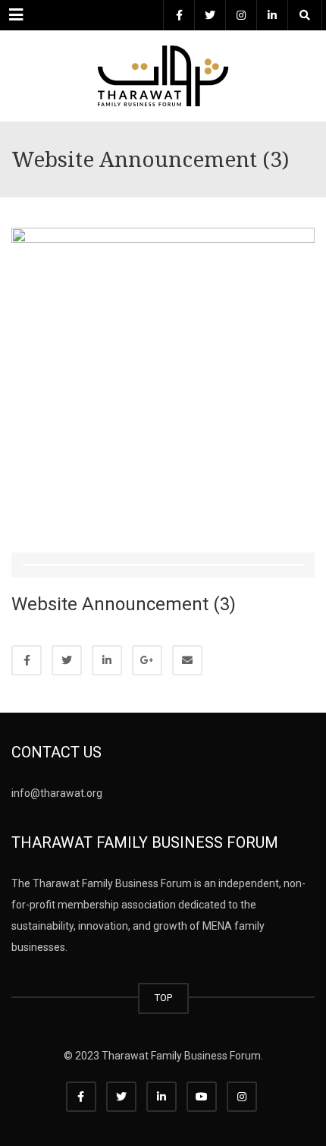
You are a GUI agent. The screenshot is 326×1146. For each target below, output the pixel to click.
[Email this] (187, 660)
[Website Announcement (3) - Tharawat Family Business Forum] (163, 68)
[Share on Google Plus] (147, 660)
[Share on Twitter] (67, 660)
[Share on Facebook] (26, 660)
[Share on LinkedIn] (107, 660)
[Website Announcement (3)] (163, 379)
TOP (163, 997)
